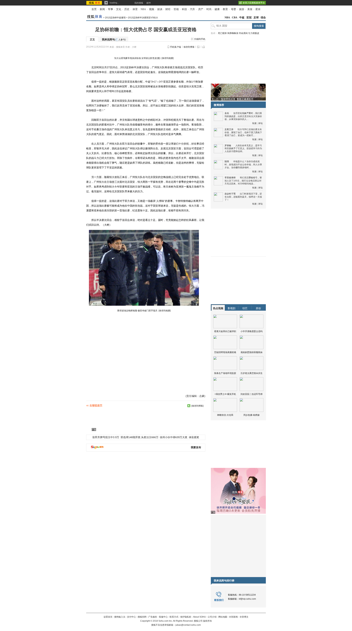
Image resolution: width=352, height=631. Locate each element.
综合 (263, 17)
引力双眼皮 (253, 33)
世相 (176, 9)
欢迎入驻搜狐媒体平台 (254, 2)
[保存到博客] (197, 406)
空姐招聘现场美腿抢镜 (225, 352)
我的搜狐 (138, 3)
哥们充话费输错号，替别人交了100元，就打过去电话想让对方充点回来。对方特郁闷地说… (243, 180)
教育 (225, 9)
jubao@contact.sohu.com (188, 625)
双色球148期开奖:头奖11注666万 (139, 437)
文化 (118, 9)
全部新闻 (233, 617)
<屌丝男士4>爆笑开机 (225, 394)
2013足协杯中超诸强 (115, 17)
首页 (94, 9)
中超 (241, 17)
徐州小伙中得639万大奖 (173, 437)
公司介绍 (212, 617)
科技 (184, 9)
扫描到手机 (199, 39)
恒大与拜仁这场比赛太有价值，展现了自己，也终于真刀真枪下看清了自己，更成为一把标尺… (243, 132)
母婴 (233, 9)
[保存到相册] (168, 58)
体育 (135, 9)
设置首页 (108, 617)
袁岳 (227, 113)
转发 (254, 123)
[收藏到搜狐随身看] (188, 405)
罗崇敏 (228, 145)
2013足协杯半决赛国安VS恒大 (143, 17)
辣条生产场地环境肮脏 (225, 373)
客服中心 (163, 617)
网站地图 (222, 617)
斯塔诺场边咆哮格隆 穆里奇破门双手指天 (137, 310)
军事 (110, 9)
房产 (200, 9)
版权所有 (207, 621)
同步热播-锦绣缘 (251, 415)
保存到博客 (189, 47)
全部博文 (244, 617)
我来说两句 (114, 39)
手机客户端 (175, 47)
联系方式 (174, 617)
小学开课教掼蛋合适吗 (252, 331)
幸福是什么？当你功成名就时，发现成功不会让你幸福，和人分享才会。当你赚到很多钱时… (243, 164)
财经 (167, 9)
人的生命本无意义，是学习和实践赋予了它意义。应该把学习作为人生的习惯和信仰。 (243, 148)
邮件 (148, 3)
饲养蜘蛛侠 (232, 33)
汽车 (192, 9)
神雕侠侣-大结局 (225, 415)
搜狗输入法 (119, 617)
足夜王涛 (229, 129)
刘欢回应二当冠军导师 (252, 394)
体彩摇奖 (194, 437)
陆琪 (227, 161)
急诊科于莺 (230, 193)
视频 (151, 9)
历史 (126, 9)
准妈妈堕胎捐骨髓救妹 (252, 352)
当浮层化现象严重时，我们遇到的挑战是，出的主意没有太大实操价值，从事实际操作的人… (243, 116)
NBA (143, 9)
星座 (258, 9)
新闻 (102, 9)
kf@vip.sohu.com (247, 599)
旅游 (241, 9)
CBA (234, 17)
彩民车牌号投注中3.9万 (105, 437)
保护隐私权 (185, 617)
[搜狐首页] (94, 3)
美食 (249, 9)
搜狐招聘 (142, 617)
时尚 (209, 9)
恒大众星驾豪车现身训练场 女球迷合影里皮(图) (137, 58)
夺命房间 (243, 33)
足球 (256, 17)
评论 (260, 123)
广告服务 (152, 617)
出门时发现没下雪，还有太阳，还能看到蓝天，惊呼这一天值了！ (243, 196)
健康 (217, 9)
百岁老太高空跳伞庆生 (252, 373)
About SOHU (199, 617)
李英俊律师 (230, 177)
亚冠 (249, 17)
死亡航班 (222, 33)
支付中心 (131, 617)
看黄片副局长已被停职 (225, 331)
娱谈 (159, 9)
